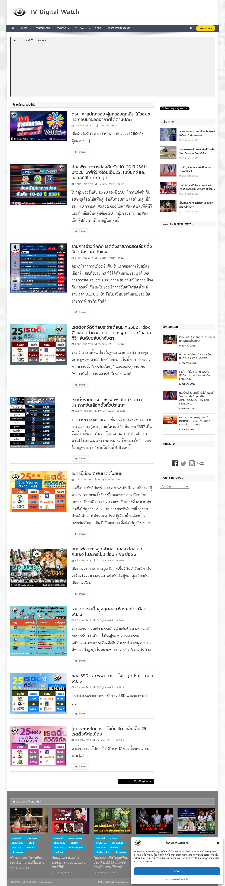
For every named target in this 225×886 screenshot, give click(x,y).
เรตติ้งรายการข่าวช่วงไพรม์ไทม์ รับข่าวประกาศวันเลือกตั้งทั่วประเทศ (107, 402)
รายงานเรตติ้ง (43, 28)
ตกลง (177, 871)
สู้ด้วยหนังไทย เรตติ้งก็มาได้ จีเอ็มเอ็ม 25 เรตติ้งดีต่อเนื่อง (109, 731)
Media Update (75, 838)
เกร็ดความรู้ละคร (76, 847)
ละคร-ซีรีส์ (16, 847)
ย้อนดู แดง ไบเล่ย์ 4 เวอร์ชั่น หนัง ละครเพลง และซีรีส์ (195, 356)
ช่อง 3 (31, 843)
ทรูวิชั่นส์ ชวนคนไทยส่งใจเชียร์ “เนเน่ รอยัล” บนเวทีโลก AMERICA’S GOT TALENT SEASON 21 (196, 398)
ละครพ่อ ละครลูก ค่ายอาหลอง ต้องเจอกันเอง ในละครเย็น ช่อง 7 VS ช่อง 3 (107, 551)
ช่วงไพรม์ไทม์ (17, 843)
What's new (32, 838)
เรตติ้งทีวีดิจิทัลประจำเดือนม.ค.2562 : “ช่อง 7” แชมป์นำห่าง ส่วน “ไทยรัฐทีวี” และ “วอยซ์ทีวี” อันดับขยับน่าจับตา (111, 332)
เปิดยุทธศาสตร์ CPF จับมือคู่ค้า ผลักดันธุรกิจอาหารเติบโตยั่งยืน (197, 151)
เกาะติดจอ (61, 28)
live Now (204, 28)
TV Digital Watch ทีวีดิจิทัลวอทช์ (113, 882)
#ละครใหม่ (16, 838)
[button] (218, 843)
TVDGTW (104, 125)
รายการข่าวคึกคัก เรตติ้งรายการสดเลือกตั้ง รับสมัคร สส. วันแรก (112, 249)
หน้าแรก (24, 28)
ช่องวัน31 (74, 843)
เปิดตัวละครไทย (102, 852)
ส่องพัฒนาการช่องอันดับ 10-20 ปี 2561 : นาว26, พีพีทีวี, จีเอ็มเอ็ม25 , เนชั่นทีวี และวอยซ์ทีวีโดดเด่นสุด (109, 172)
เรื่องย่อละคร (17, 852)
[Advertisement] (113, 69)
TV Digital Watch (106, 184)
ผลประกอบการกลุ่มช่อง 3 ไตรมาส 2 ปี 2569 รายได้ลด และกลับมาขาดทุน (194, 421)
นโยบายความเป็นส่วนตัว (177, 879)
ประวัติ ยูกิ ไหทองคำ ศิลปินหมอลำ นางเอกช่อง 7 (195, 169)
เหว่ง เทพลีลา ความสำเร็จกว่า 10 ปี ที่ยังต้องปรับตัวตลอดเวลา (197, 133)
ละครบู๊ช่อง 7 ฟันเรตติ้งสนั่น (97, 473)
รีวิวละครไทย (117, 843)
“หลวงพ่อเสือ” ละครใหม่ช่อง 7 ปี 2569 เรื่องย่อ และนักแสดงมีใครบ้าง (111, 862)
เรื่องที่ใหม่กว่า (141, 781)
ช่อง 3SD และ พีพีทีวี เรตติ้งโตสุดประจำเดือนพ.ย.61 (112, 678)
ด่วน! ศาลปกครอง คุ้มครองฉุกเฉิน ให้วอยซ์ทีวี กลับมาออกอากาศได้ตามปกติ (111, 116)
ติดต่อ (98, 28)
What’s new (80, 28)
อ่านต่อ (82, 151)
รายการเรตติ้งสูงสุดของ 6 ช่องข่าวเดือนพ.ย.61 (109, 611)
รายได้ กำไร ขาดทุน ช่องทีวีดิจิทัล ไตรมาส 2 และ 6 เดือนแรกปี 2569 (195, 375)
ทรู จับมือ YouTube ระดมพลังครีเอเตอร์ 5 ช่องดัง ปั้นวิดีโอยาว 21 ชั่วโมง (197, 187)
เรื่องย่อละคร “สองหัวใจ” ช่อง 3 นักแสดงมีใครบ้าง (196, 205)
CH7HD (113, 838)
